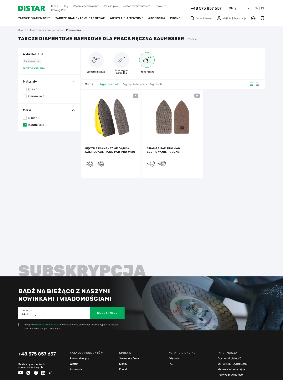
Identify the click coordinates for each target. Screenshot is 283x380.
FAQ (170, 364)
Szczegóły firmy (129, 358)
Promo (175, 18)
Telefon (26, 310)
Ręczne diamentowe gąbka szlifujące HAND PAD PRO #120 (110, 150)
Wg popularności (110, 84)
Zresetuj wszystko (34, 68)
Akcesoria (156, 18)
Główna (22, 30)
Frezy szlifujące (79, 358)
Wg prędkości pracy (135, 84)
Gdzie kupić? (110, 6)
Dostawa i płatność (229, 358)
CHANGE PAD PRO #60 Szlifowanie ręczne (163, 150)
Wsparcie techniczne (85, 6)
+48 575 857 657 (206, 8)
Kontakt (124, 369)
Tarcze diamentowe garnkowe (80, 18)
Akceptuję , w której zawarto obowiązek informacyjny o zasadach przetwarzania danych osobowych (71, 326)
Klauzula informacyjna (231, 369)
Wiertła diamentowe (126, 18)
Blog (65, 6)
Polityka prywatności (230, 374)
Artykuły (173, 358)
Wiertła (74, 364)
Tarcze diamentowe (34, 18)
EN (256, 8)
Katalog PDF (58, 10)
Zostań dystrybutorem (136, 6)
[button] (86, 117)
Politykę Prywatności (47, 324)
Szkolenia (161, 6)
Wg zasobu (156, 84)
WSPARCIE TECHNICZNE (232, 364)
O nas (54, 6)
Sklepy (123, 364)
